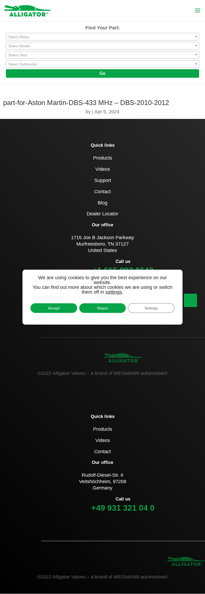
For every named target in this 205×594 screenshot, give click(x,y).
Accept (54, 308)
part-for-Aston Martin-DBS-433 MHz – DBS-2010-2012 (86, 103)
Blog (102, 202)
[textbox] (102, 37)
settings (113, 292)
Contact (102, 191)
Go (102, 73)
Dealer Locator (102, 213)
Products (102, 158)
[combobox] (102, 36)
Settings (151, 308)
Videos (102, 169)
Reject (102, 308)
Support (102, 180)
